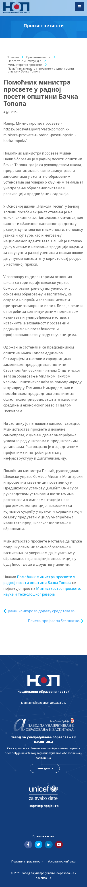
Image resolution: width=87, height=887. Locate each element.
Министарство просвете (25, 65)
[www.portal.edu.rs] (16, 7)
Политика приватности (27, 861)
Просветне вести (38, 57)
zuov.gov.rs (44, 768)
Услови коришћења (62, 861)
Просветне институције (24, 61)
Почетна (13, 57)
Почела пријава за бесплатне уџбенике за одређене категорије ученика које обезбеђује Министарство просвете (49, 620)
